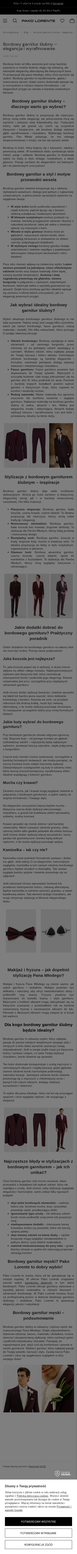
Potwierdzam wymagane (38, 1533)
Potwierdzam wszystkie (38, 1521)
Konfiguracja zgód (38, 1544)
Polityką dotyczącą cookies (32, 1495)
